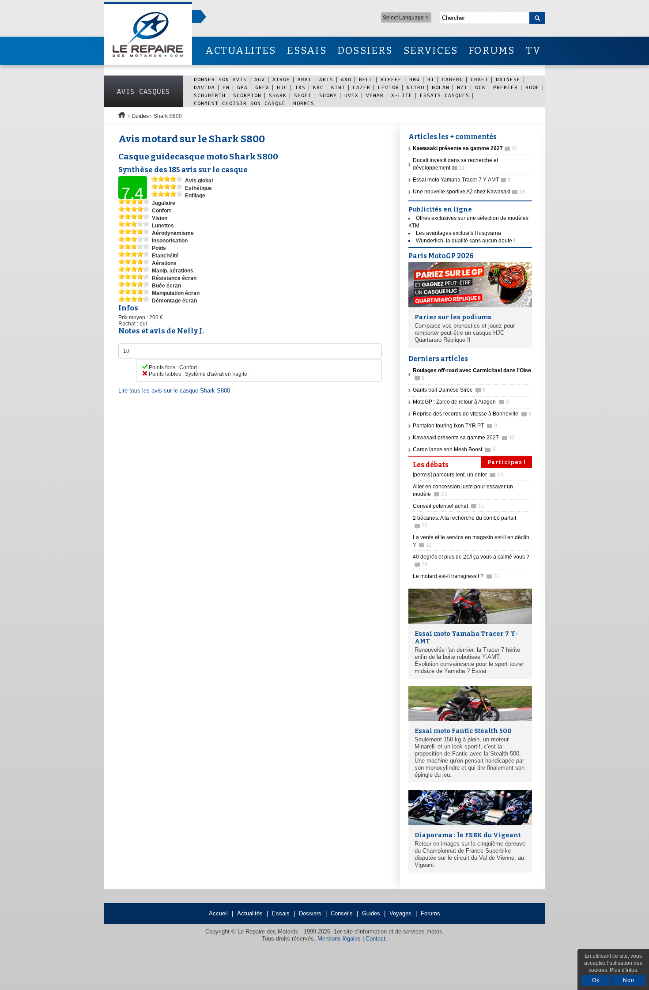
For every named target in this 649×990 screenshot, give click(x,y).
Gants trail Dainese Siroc (449, 390)
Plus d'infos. (624, 970)
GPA (242, 87)
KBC (318, 87)
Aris (326, 79)
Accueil (218, 913)
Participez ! (506, 462)
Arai (305, 79)
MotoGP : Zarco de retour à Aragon (461, 402)
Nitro (415, 87)
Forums (430, 913)
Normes (303, 103)
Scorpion (247, 95)
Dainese (508, 79)
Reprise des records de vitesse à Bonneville (472, 414)
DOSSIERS (365, 51)
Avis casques (143, 91)
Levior (388, 87)
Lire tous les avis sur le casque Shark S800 (174, 390)
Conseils (342, 913)
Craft (479, 79)
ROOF (532, 87)
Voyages (400, 913)
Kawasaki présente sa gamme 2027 (464, 438)
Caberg (452, 79)
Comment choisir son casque (240, 103)
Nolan (440, 87)
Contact (375, 938)
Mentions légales (339, 938)
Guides (140, 116)
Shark (278, 95)
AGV (259, 79)
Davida (204, 87)
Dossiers (310, 913)
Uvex (351, 95)
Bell (366, 79)
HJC (282, 87)
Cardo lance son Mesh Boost (454, 449)
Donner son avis (220, 79)
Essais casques (444, 95)
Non (628, 980)
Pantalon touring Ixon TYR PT (455, 426)
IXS (300, 87)
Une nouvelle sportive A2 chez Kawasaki (469, 192)
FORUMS (491, 51)
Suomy (328, 95)
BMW (414, 79)
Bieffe (391, 79)
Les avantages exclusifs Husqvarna (458, 233)
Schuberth (210, 95)
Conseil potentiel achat (448, 506)
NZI (462, 87)
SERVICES (431, 51)
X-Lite (401, 95)
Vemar (375, 95)
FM (226, 87)
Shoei (303, 95)
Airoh (281, 79)
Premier (505, 87)
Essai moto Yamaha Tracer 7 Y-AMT (462, 180)
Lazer (361, 87)
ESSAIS (307, 51)
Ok (596, 980)
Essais (281, 913)
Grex (262, 87)
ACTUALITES (240, 51)
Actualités (250, 913)
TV (533, 51)
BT (430, 79)
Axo (346, 79)
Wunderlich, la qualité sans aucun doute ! (465, 241)
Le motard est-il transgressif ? (456, 576)
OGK (480, 87)
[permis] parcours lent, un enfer (458, 475)
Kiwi (338, 87)
